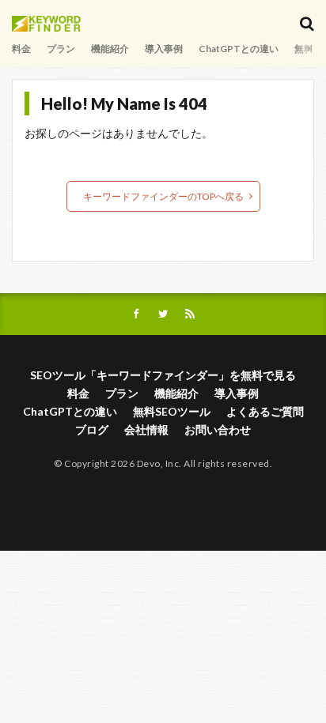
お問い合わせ (217, 429)
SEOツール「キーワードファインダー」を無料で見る (163, 375)
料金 (21, 49)
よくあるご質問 (265, 411)
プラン (61, 49)
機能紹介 (110, 49)
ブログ (91, 429)
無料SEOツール (171, 411)
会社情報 (146, 429)
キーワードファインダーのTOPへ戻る (163, 196)
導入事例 (164, 49)
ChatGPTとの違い (239, 49)
